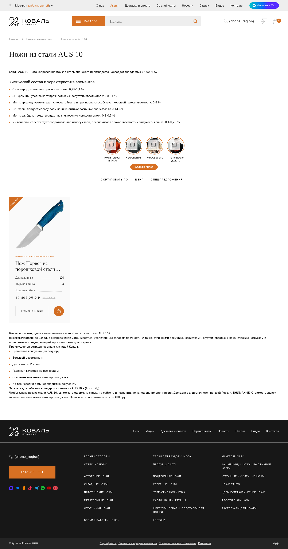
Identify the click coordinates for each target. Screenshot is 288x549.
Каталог (91, 21)
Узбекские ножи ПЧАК (169, 492)
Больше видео (144, 166)
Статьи (204, 5)
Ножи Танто (231, 484)
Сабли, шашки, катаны (169, 500)
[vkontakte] (11, 488)
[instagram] (55, 488)
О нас (100, 5)
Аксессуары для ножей (239, 508)
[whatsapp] (43, 488)
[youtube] (49, 488)
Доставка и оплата (137, 5)
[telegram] (36, 488)
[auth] (264, 21)
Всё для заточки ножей (102, 520)
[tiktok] (30, 488)
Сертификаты (166, 5)
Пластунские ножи (98, 492)
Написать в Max (266, 5)
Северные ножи (165, 484)
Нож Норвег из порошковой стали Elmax (35, 266)
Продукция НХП (164, 464)
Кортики (159, 520)
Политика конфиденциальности (137, 543)
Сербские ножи (95, 464)
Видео (219, 5)
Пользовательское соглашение (177, 543)
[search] (195, 21)
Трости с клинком (235, 500)
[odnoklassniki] (24, 488)
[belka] (276, 543)
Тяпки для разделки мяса (172, 456)
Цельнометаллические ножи (243, 492)
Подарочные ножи (167, 476)
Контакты (236, 5)
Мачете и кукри (233, 456)
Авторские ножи (96, 476)
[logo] (29, 21)
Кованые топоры (97, 456)
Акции (114, 5)
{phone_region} (27, 456)
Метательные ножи (98, 500)
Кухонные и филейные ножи (243, 476)
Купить (59, 311)
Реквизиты (204, 543)
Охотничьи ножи (97, 508)
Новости (187, 5)
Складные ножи (96, 484)
